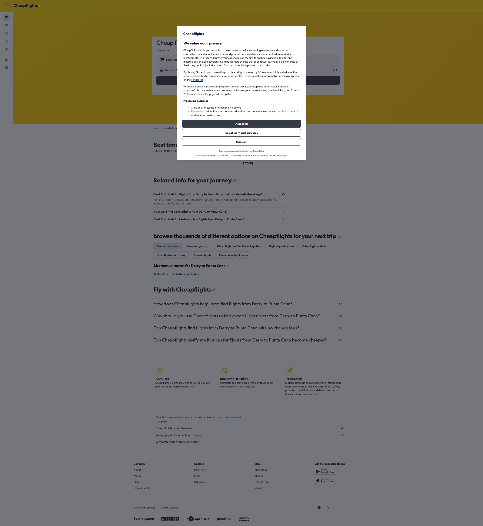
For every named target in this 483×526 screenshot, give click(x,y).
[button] (241, 124)
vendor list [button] (197, 79)
